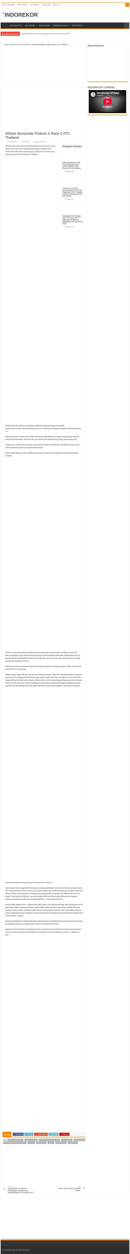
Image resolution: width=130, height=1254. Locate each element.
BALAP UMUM (44, 25)
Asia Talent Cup (31, 1140)
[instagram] (112, 5)
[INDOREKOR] (20, 14)
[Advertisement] (44, 66)
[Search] (127, 5)
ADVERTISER (46, 5)
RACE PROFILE (77, 25)
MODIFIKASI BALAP (60, 25)
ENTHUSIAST (34, 5)
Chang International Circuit (15, 1143)
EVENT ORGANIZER (8, 5)
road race (73, 1143)
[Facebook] (107, 5)
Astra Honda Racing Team (49, 1140)
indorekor (41, 1143)
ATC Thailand (66, 1140)
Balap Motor (79, 1140)
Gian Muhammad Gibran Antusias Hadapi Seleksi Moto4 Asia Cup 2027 (45, 34)
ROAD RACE (26, 44)
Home (5, 25)
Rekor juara (61, 1143)
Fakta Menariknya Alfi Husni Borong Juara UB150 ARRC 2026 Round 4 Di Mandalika (72, 165)
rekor (51, 1143)
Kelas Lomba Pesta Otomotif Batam (69, 1188)
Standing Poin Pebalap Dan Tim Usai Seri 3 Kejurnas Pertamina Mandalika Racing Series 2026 (72, 220)
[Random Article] (126, 25)
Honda (31, 1143)
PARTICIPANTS (22, 5)
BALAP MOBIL (30, 25)
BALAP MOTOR (15, 25)
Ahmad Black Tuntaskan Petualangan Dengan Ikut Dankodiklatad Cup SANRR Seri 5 (21, 1190)
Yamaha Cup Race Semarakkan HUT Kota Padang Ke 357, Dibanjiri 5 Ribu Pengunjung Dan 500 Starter (72, 192)
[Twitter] (110, 5)
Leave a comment (39, 142)
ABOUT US (56, 5)
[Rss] (105, 5)
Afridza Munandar (15, 1140)
